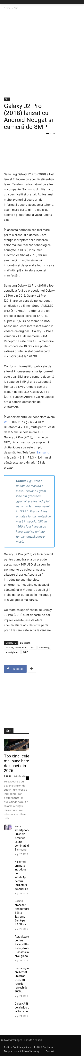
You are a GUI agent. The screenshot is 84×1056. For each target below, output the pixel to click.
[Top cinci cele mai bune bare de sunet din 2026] (16, 745)
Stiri (16, 8)
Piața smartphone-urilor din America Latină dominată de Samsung (23, 838)
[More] (32, 669)
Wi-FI (25, 652)
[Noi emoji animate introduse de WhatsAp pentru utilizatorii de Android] (8, 862)
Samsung (42, 452)
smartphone (12, 652)
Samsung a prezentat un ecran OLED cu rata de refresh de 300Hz (22, 980)
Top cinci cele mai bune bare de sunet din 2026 (16, 763)
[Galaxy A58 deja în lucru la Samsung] (8, 1004)
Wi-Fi (7, 422)
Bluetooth (25, 642)
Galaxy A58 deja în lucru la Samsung (22, 1007)
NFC (33, 647)
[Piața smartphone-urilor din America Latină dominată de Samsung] (8, 827)
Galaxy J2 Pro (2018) (16, 647)
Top (7, 749)
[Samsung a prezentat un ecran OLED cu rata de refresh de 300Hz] (8, 968)
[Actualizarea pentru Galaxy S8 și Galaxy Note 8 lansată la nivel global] (8, 937)
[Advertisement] (42, 54)
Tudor (7, 775)
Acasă (7, 8)
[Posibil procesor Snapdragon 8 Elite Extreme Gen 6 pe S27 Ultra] (8, 901)
